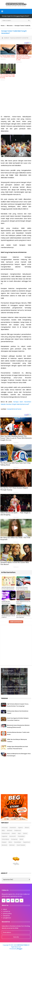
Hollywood (17, 830)
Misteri (27, 827)
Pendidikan (21, 836)
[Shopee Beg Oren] (14, 807)
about (5, 909)
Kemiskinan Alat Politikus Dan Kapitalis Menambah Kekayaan (23, 617)
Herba (14, 833)
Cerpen (4, 842)
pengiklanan (7, 918)
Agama (20, 827)
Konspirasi (14, 839)
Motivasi (9, 830)
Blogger (19, 949)
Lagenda (4, 836)
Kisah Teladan (21, 845)
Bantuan (12, 845)
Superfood (26, 842)
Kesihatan (13, 827)
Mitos (10, 842)
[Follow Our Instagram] (12, 900)
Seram (25, 833)
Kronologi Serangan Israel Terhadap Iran (22, 588)
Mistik (21, 839)
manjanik (10, 409)
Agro (19, 833)
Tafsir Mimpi (5, 839)
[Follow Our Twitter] (8, 900)
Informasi (4, 827)
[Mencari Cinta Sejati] (14, 681)
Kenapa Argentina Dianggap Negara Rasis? (15, 16)
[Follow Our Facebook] (4, 900)
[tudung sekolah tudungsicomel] (16, 860)
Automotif (13, 836)
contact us (6, 911)
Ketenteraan (6, 833)
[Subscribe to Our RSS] (21, 900)
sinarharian (17, 409)
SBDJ (3, 830)
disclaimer (6, 916)
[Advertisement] (16, 98)
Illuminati (4, 845)
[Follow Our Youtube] (17, 900)
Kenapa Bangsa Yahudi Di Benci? (8, 616)
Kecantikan (17, 842)
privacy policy (7, 913)
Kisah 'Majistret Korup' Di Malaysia (23, 602)
